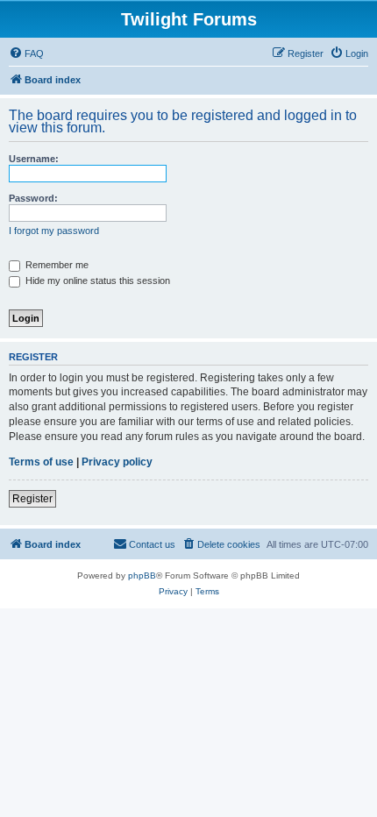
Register (32, 499)
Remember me (56, 264)
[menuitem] (26, 53)
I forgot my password (54, 230)
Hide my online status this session (96, 280)
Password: (33, 198)
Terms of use (41, 462)
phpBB (142, 575)
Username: (34, 158)
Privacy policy (117, 462)
